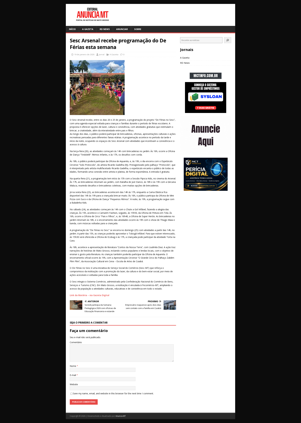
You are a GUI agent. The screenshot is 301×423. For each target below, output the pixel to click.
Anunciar (122, 29)
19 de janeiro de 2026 (84, 54)
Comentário (76, 342)
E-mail (73, 375)
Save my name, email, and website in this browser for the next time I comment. (113, 393)
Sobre (137, 29)
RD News (105, 29)
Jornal (101, 54)
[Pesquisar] (227, 40)
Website (74, 384)
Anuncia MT (121, 416)
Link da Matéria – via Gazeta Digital (89, 295)
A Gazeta (87, 29)
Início (72, 29)
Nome (73, 365)
